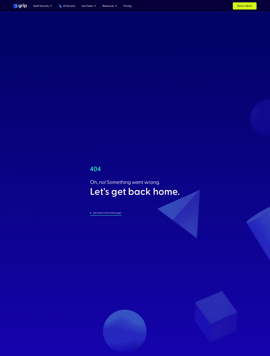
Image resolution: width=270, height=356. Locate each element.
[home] (20, 6)
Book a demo (244, 5)
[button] (42, 6)
